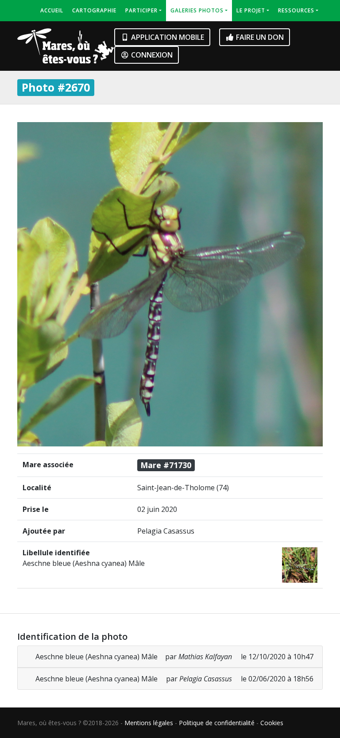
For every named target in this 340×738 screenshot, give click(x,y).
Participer (141, 10)
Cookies (271, 723)
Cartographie (94, 10)
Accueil (51, 10)
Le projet (250, 10)
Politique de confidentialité (217, 723)
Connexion (151, 55)
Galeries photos (197, 10)
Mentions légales (148, 723)
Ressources (296, 10)
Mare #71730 (165, 465)
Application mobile (166, 37)
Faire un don (259, 37)
